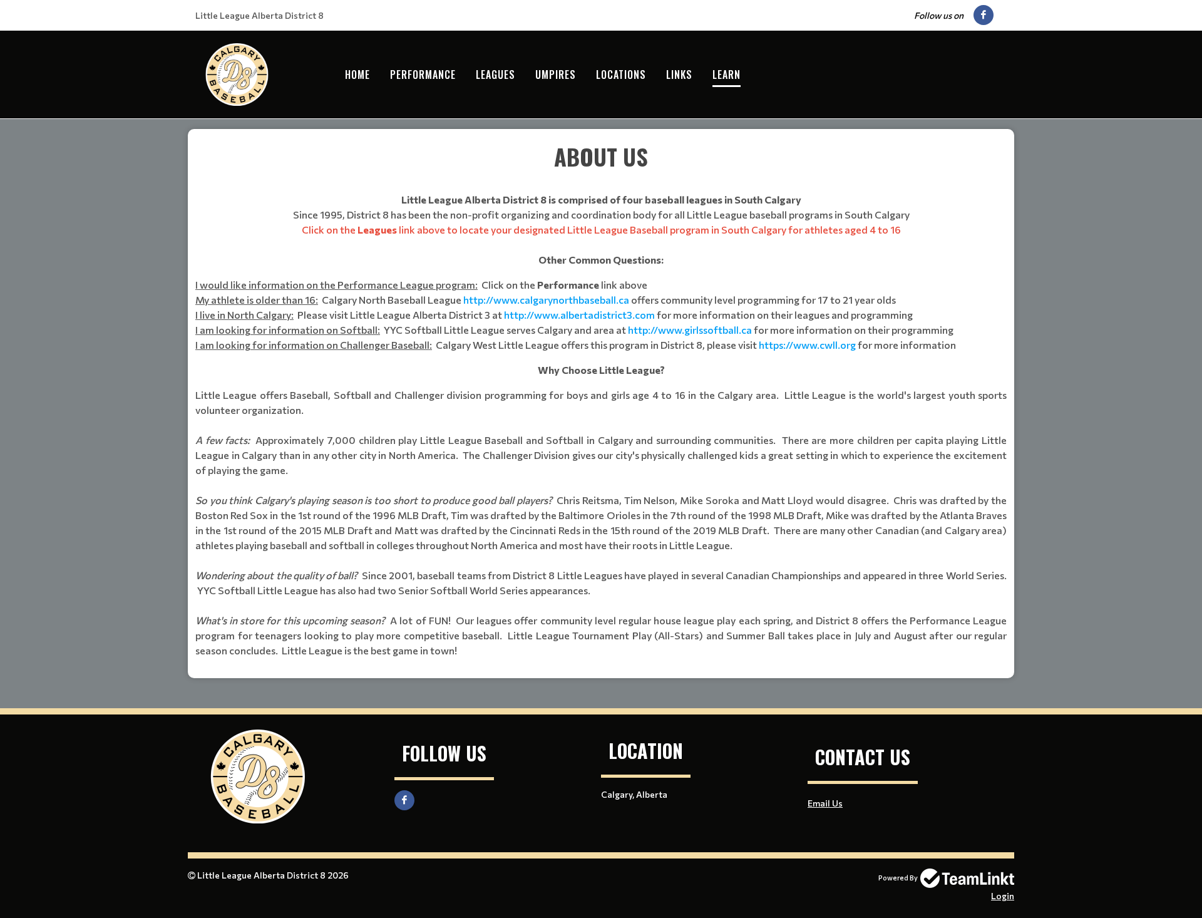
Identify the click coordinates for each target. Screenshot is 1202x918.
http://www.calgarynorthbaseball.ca (546, 300)
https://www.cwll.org (807, 345)
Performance (423, 74)
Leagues (495, 74)
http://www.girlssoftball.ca (690, 330)
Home (357, 74)
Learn (726, 74)
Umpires (555, 74)
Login (1002, 895)
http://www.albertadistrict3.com (579, 315)
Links (679, 74)
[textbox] (601, 399)
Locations (621, 74)
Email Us (825, 803)
